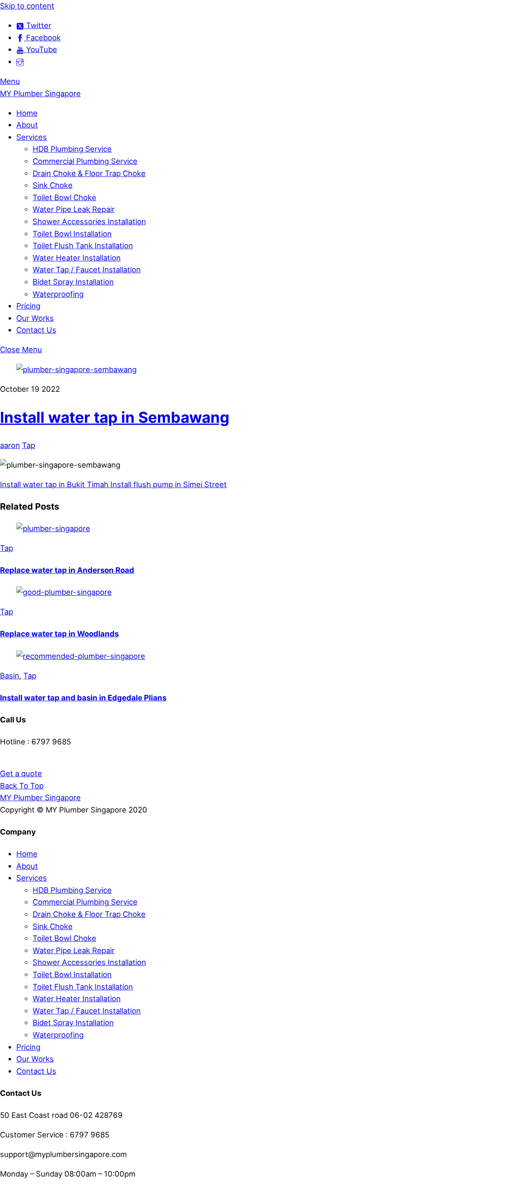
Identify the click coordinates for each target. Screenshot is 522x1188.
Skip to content (27, 5)
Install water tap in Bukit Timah (54, 484)
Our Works (35, 318)
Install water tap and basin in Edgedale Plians (83, 697)
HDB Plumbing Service (72, 148)
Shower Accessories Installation (89, 221)
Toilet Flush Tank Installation (83, 245)
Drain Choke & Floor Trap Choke (89, 173)
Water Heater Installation (77, 257)
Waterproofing (58, 293)
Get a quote (21, 773)
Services (31, 136)
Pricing (28, 305)
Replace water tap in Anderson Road (67, 569)
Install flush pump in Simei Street (167, 484)
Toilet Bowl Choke (64, 197)
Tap (28, 445)
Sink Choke (53, 185)
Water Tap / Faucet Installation (87, 269)
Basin (9, 675)
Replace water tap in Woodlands (59, 633)
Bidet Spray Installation (73, 281)
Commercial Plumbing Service (85, 161)
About (27, 124)
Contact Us (36, 329)
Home (27, 112)
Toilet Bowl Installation (72, 233)
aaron (10, 445)
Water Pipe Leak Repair (74, 209)
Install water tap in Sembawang (114, 417)
